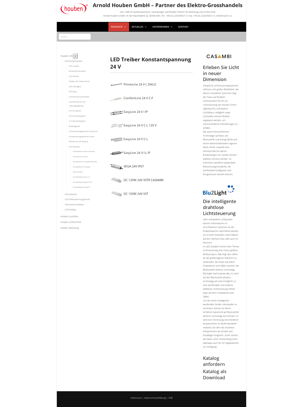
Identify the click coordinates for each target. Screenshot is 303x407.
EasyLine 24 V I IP (135, 112)
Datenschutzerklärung (155, 397)
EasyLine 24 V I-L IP (136, 153)
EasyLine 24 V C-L (135, 139)
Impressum (136, 397)
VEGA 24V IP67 (133, 166)
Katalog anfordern (214, 361)
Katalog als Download (214, 374)
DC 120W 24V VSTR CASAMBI (143, 180)
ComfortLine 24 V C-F (138, 98)
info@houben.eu (224, 15)
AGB (170, 397)
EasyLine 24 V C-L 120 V (140, 125)
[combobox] (75, 37)
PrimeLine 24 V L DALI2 (139, 84)
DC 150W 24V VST (135, 194)
